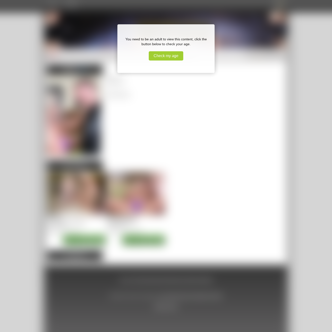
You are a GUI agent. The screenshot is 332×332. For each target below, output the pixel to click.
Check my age (166, 56)
